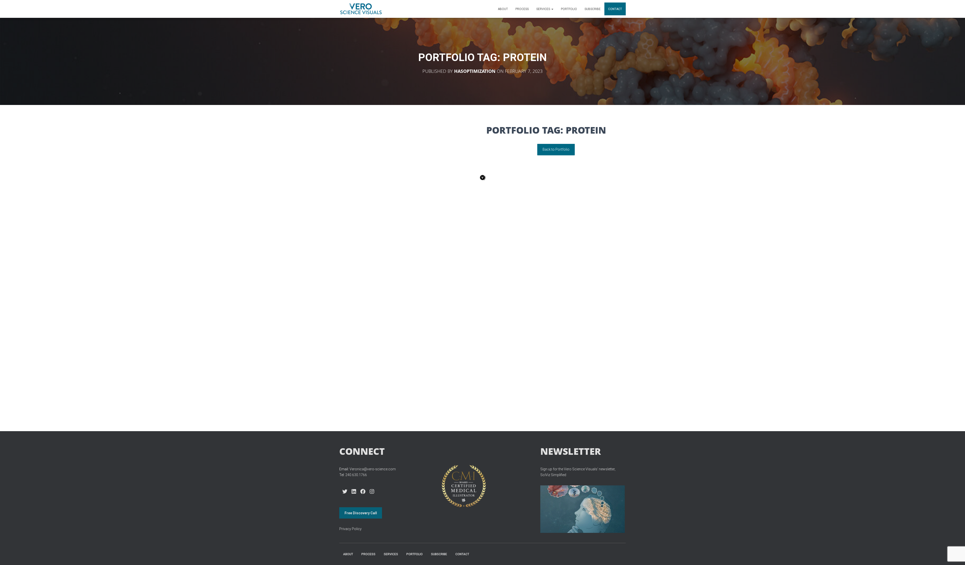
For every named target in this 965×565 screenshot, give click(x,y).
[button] (552, 9)
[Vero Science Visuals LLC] (360, 9)
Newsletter (570, 451)
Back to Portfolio (556, 149)
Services (543, 9)
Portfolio (569, 9)
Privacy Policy (350, 529)
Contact (615, 9)
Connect (362, 451)
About (503, 9)
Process (522, 9)
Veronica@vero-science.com (373, 469)
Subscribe (593, 9)
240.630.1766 (356, 475)
